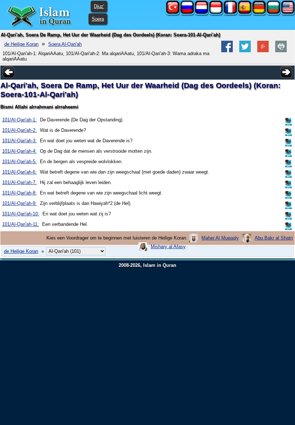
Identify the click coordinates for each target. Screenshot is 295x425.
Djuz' (99, 6)
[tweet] (245, 50)
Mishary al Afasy (168, 246)
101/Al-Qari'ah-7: (19, 182)
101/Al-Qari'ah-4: (19, 151)
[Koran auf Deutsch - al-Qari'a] (259, 12)
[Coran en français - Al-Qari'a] (230, 12)
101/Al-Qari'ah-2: (19, 130)
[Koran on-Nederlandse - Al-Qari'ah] (201, 12)
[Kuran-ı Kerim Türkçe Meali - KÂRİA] (172, 12)
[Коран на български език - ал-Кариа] (273, 12)
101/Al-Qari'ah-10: (20, 213)
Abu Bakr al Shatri (274, 238)
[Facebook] (227, 50)
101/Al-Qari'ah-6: (19, 172)
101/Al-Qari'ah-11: (20, 224)
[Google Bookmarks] (263, 50)
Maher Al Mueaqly (220, 238)
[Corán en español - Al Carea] (244, 12)
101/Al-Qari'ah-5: (19, 161)
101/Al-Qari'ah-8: (19, 193)
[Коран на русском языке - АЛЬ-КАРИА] (187, 12)
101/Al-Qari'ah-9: (19, 203)
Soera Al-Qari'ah (65, 44)
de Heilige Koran (21, 44)
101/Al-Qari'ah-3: (19, 140)
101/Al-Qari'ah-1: (19, 119)
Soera (98, 19)
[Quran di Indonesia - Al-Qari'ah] (215, 12)
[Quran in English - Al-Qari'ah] (287, 12)
